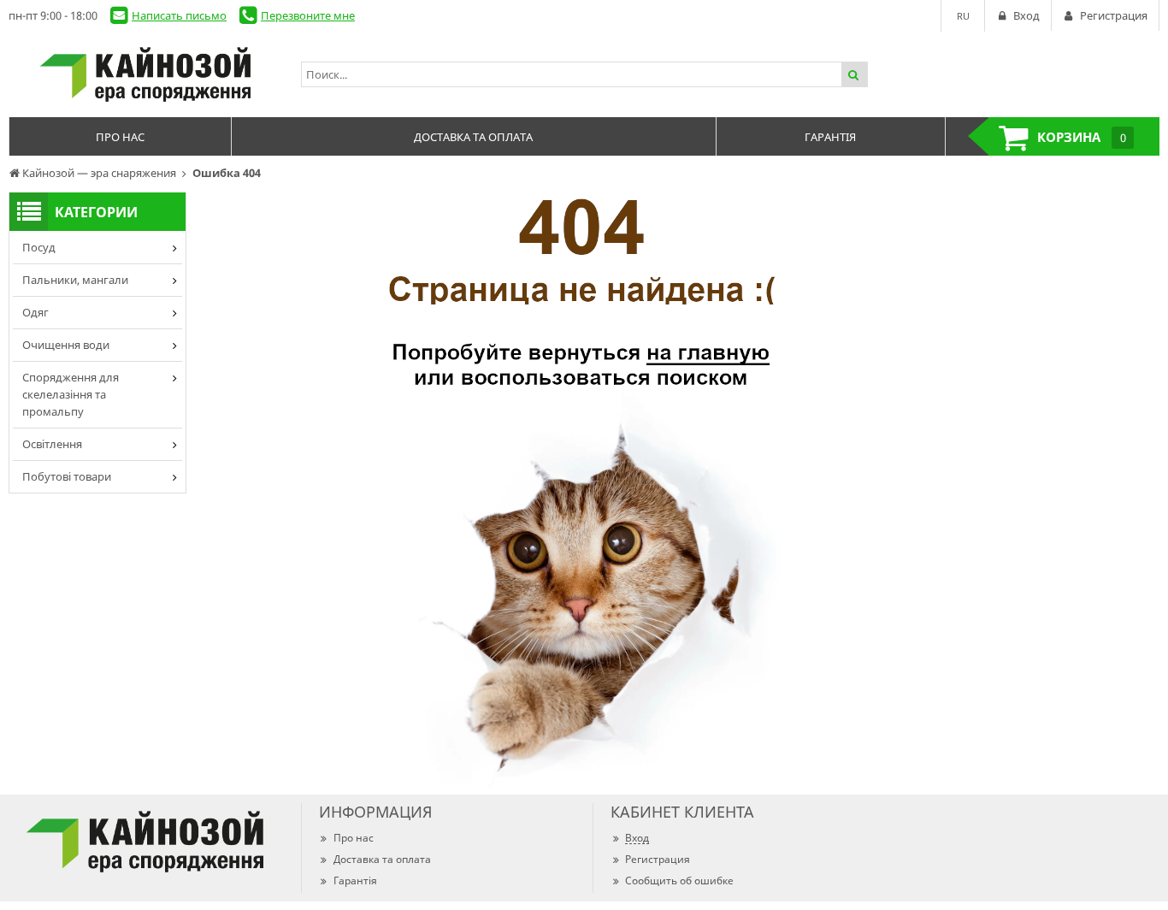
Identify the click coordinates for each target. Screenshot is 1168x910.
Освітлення (52, 444)
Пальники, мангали (75, 279)
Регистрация (657, 859)
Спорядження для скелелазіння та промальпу (70, 394)
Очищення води (65, 344)
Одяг (35, 312)
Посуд (39, 247)
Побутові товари (66, 476)
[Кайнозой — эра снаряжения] (146, 74)
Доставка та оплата (382, 859)
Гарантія (355, 880)
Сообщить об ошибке (679, 880)
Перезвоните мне (308, 15)
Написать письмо (179, 15)
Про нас (353, 837)
